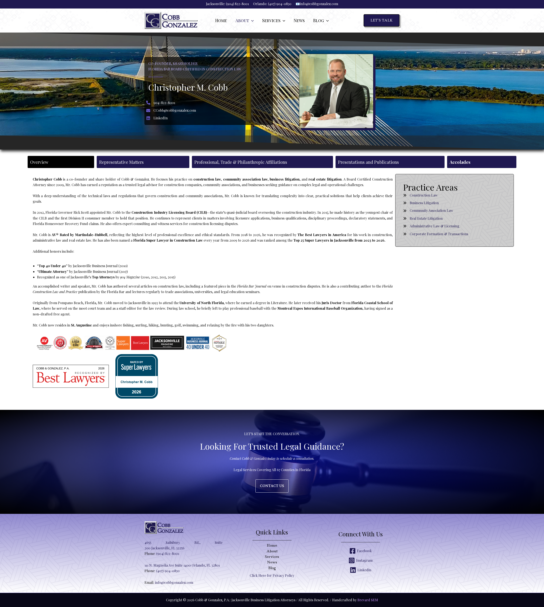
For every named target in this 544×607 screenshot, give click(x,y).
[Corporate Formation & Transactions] (435, 234)
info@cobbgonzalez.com (319, 3)
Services (272, 556)
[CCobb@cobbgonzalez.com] (171, 110)
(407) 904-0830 (279, 3)
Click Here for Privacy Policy (272, 575)
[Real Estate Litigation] (423, 218)
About (272, 551)
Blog (272, 568)
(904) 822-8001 (237, 3)
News (272, 562)
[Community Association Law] (428, 210)
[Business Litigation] (421, 203)
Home (272, 545)
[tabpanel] (272, 288)
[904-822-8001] (160, 102)
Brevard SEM (367, 600)
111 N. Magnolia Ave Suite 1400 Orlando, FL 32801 (182, 565)
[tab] (61, 162)
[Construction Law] (420, 195)
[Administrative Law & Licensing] (431, 226)
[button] (251, 20)
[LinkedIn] (157, 118)
